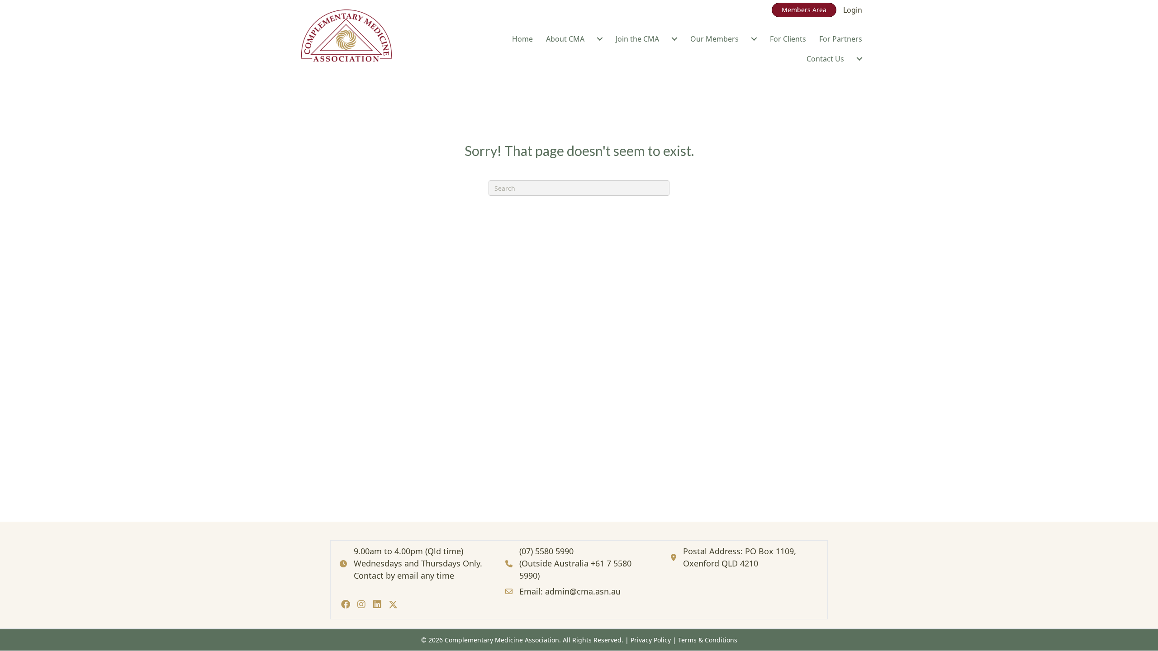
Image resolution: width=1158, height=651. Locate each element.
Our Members (714, 39)
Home (522, 39)
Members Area (804, 9)
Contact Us (825, 59)
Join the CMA (637, 39)
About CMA (565, 39)
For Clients (788, 39)
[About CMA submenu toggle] (600, 39)
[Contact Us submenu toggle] (859, 59)
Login (852, 10)
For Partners (840, 39)
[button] (345, 604)
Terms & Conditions (707, 640)
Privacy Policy (651, 640)
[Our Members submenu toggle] (754, 39)
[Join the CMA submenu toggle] (674, 39)
